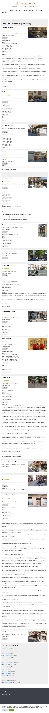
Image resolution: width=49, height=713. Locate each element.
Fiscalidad (18, 10)
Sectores (19, 14)
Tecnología (39, 10)
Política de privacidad (5, 694)
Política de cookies (5, 697)
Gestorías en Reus (5, 650)
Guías (26, 14)
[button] (22, 14)
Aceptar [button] (11, 710)
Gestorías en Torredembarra (7, 662)
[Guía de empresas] (2, 12)
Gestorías (9, 21)
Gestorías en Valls (5, 659)
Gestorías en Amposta (5, 657)
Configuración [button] (5, 710)
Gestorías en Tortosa (5, 653)
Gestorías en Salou (5, 666)
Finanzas (12, 10)
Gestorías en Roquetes (6, 680)
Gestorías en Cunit (5, 671)
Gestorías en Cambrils (6, 664)
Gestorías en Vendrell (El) (6, 655)
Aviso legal (3, 691)
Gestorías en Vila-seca (6, 668)
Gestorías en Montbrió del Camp (8, 682)
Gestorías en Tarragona (6, 648)
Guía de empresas (24, 3)
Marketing (31, 10)
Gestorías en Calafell (5, 675)
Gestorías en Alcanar (5, 673)
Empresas (31, 14)
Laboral (25, 10)
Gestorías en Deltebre (5, 677)
